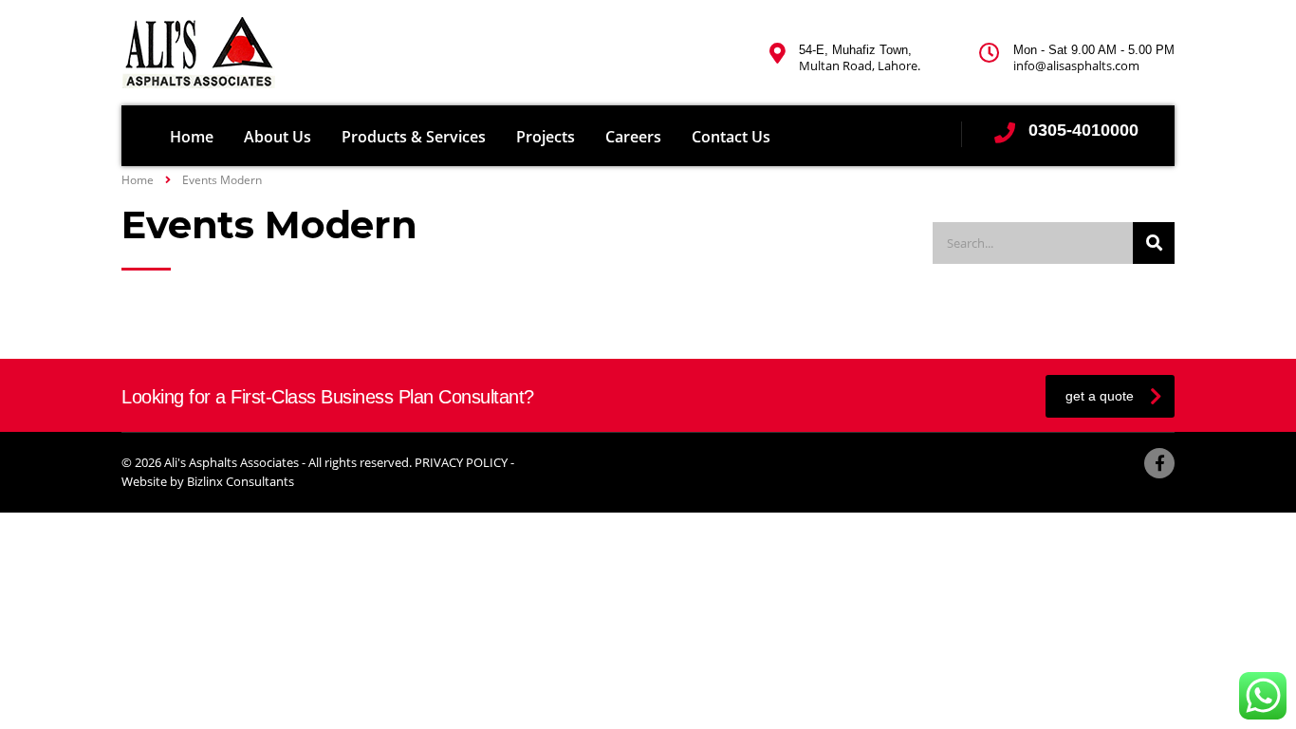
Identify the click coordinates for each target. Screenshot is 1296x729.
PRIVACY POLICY (461, 462)
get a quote (1099, 395)
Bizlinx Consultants (240, 481)
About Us (277, 136)
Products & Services (414, 136)
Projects (545, 136)
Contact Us (731, 136)
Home (191, 136)
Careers (633, 136)
